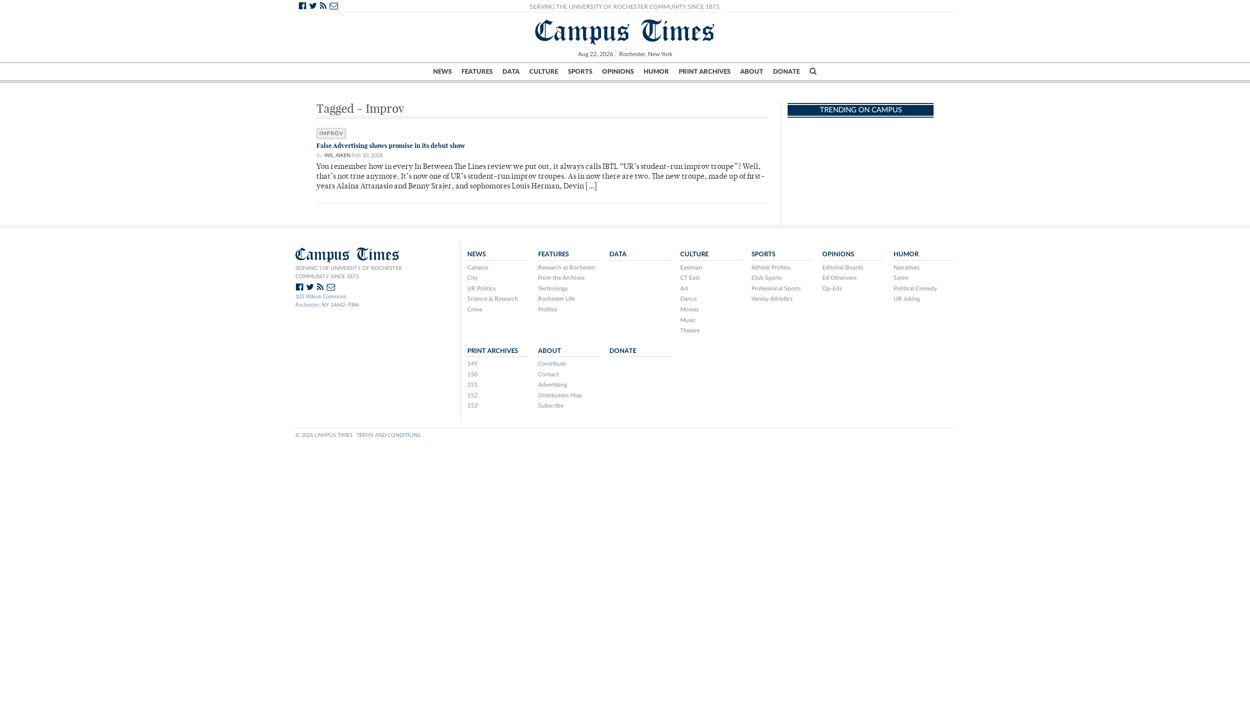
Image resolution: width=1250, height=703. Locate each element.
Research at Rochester (566, 267)
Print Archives (704, 71)
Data (511, 71)
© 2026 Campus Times (324, 435)
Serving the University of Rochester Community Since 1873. (625, 7)
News (442, 71)
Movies (689, 309)
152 (472, 395)
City (472, 278)
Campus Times (625, 30)
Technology (553, 288)
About (751, 71)
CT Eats (690, 278)
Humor (656, 71)
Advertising (552, 385)
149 (472, 364)
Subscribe (550, 406)
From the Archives (561, 278)
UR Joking (907, 299)
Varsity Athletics (771, 299)
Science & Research (492, 299)
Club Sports (766, 278)
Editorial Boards (842, 267)
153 (472, 406)
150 (472, 374)
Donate (786, 71)
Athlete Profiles (771, 267)
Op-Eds (832, 288)
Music (688, 320)
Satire (901, 278)
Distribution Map (560, 395)
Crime (474, 309)
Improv (331, 133)
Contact (548, 374)
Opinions (618, 71)
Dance (688, 299)
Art (684, 288)
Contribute (552, 364)
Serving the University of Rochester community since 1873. (348, 272)
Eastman (691, 267)
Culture (543, 71)
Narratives (906, 267)
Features (477, 71)
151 (472, 385)
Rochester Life (556, 299)
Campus (477, 267)
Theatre (690, 330)
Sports (580, 71)
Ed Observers (839, 278)
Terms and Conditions (388, 435)
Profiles (547, 309)
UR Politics (481, 288)
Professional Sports (776, 288)
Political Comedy (915, 288)
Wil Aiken (337, 155)
